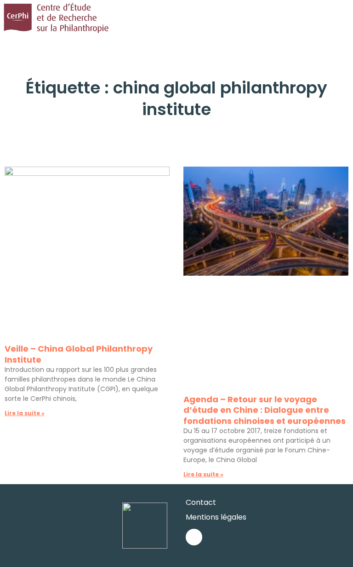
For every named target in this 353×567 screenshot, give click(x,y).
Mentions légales (216, 517)
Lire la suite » (25, 413)
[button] (346, 18)
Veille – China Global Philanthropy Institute (79, 354)
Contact (201, 502)
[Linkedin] (194, 537)
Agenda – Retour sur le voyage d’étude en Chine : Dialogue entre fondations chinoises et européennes (264, 410)
